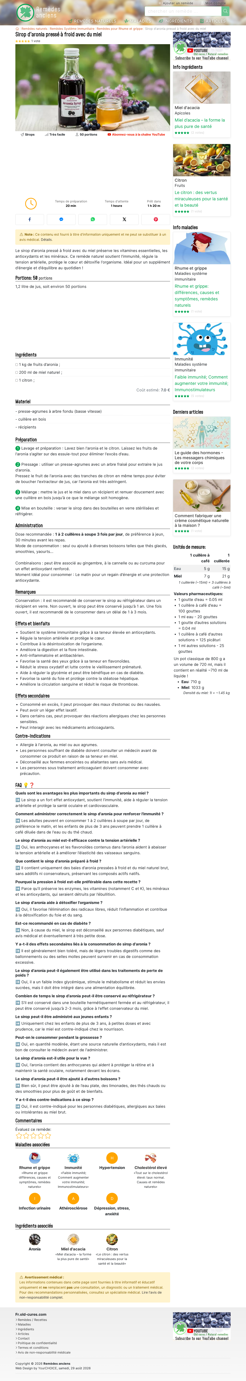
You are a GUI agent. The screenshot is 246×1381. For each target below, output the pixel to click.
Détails (46, 240)
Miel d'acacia (73, 1249)
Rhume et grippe (34, 1167)
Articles (215, 21)
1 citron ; (27, 380)
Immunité (73, 1167)
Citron (112, 1249)
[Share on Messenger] (61, 219)
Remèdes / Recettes (32, 1320)
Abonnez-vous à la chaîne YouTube (138, 134)
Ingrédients (177, 21)
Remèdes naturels (94, 21)
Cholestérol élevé (151, 1167)
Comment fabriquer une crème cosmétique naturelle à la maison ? (202, 520)
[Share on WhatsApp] (92, 219)
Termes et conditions (33, 1348)
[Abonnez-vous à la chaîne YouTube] (202, 46)
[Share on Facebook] (29, 219)
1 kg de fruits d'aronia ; (39, 364)
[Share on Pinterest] (155, 219)
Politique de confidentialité (37, 1343)
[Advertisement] (92, 168)
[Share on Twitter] (124, 219)
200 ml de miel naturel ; (40, 372)
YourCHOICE (47, 1368)
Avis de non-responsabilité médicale (44, 1352)
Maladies (140, 21)
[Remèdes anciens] (17, 29)
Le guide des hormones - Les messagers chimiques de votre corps (199, 457)
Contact (24, 1338)
